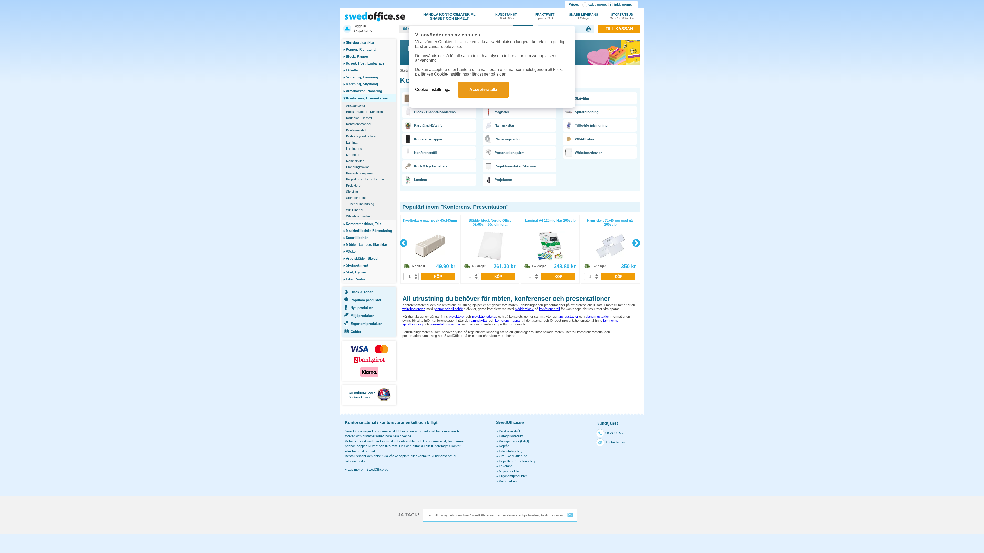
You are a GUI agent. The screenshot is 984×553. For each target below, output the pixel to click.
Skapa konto (362, 31)
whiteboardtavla (413, 309)
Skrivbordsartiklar (359, 43)
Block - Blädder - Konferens (365, 112)
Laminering (354, 149)
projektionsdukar (484, 316)
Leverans (505, 466)
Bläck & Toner (362, 292)
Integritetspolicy (510, 451)
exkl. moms (597, 4)
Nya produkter (362, 308)
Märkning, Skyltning (361, 84)
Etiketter (351, 70)
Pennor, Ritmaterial (360, 49)
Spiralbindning (356, 198)
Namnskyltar (355, 161)
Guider (356, 332)
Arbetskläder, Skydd (361, 258)
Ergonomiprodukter (366, 324)
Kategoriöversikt (511, 436)
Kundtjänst (506, 16)
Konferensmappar (358, 124)
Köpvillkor (506, 461)
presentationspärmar (445, 324)
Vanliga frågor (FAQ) (514, 441)
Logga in (359, 26)
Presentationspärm (359, 173)
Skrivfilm (352, 192)
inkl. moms (623, 4)
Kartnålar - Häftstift (359, 118)
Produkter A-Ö (509, 431)
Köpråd (504, 446)
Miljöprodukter (362, 316)
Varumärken (508, 481)
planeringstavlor (597, 316)
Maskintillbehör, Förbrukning (368, 231)
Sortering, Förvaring (361, 77)
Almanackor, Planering (363, 91)
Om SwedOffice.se (513, 456)
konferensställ (549, 309)
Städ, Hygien (355, 272)
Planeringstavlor (357, 167)
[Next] (636, 243)
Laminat (351, 142)
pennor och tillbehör (448, 309)
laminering (610, 320)
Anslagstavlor (355, 106)
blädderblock (524, 309)
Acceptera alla (483, 89)
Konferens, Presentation (366, 98)
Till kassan (619, 29)
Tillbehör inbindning (360, 204)
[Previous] (403, 243)
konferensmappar (508, 320)
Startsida (406, 70)
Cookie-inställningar (433, 89)
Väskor (350, 251)
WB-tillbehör (354, 210)
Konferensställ (356, 130)
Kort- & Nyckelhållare (361, 136)
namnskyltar (478, 320)
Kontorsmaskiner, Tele (362, 224)
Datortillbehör (356, 238)
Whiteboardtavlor (358, 216)
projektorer (457, 316)
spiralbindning (412, 324)
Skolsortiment (356, 265)
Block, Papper (356, 56)
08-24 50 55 (614, 433)
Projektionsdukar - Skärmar (365, 179)
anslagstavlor (568, 316)
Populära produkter (366, 300)
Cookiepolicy (526, 461)
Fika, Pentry (354, 279)
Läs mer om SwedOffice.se (368, 469)
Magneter (353, 155)
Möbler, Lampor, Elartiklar (365, 245)
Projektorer (354, 185)
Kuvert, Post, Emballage (364, 63)
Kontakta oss (615, 442)
